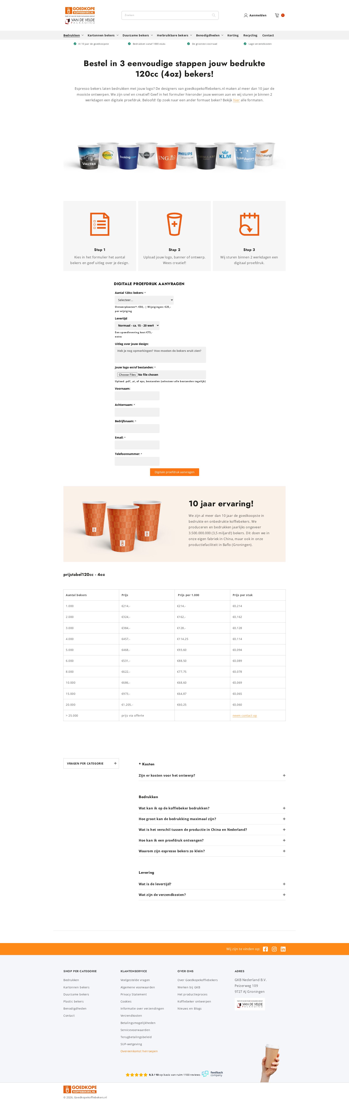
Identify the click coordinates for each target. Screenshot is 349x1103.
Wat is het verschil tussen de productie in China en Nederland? (193, 829)
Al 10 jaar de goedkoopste (93, 43)
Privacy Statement (134, 994)
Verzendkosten (131, 1015)
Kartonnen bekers (76, 987)
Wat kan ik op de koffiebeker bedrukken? (174, 808)
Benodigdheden (75, 1008)
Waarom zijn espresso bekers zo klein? (172, 851)
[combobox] (170, 15)
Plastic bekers (73, 1001)
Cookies (126, 1001)
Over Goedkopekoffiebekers (198, 980)
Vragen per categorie (85, 763)
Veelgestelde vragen (135, 980)
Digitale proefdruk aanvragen (174, 472)
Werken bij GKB (189, 987)
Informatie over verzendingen (142, 1008)
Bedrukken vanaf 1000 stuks (149, 43)
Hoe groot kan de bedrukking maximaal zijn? (177, 819)
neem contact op (245, 715)
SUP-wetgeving (131, 1044)
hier (236, 100)
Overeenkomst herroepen (139, 1051)
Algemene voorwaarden (138, 987)
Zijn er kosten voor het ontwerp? (167, 775)
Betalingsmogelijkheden (138, 1023)
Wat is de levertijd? (155, 884)
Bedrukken (71, 980)
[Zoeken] (213, 15)
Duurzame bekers (76, 994)
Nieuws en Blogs (190, 1008)
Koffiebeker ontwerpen (194, 1001)
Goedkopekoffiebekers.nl (90, 1097)
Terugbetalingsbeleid (136, 1037)
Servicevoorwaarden (135, 1030)
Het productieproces (192, 994)
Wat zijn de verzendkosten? (162, 895)
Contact (69, 1015)
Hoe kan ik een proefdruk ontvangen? (171, 840)
